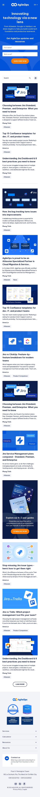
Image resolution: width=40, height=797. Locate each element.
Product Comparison (20, 376)
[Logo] (20, 4)
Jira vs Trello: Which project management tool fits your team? (19, 613)
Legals (25, 789)
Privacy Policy (17, 789)
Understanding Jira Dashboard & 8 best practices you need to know (19, 160)
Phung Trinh (6, 123)
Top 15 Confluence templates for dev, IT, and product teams (19, 135)
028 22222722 (14, 778)
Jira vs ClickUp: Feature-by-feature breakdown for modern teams (18, 357)
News (15, 280)
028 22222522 (26, 778)
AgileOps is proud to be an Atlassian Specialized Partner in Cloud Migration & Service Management (18, 261)
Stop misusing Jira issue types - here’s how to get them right (18, 567)
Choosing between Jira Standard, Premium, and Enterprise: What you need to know (20, 108)
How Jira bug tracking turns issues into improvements (19, 213)
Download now (20, 531)
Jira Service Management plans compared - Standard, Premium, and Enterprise (18, 456)
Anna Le (5, 148)
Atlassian (7, 127)
